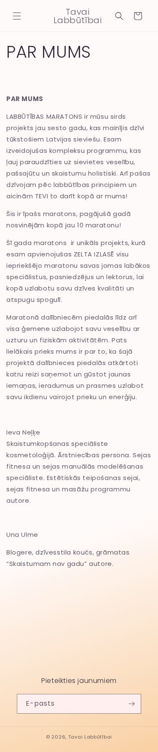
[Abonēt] (131, 704)
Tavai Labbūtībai (90, 736)
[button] (17, 16)
